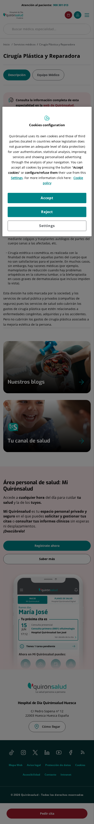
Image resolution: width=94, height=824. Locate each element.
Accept (47, 198)
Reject (47, 212)
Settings (47, 226)
